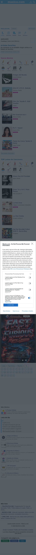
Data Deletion (6, 311)
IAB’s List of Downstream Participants (20, 269)
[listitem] (18, 274)
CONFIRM (11, 305)
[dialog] (18, 277)
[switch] (29, 277)
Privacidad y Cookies (27, 311)
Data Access (16, 311)
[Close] (32, 244)
